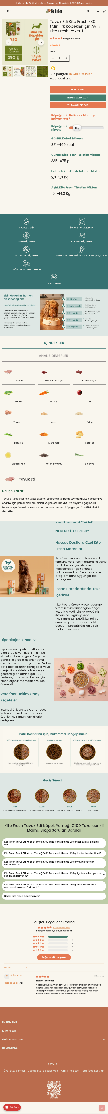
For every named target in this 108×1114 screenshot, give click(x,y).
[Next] (41, 42)
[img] (42, 976)
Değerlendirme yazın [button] (54, 957)
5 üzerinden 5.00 (61, 927)
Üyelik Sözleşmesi (14, 1070)
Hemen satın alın (77, 97)
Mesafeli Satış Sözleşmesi (43, 1070)
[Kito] (54, 11)
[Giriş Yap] (97, 11)
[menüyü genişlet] (3, 11)
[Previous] (9, 42)
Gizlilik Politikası (70, 1070)
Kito (58, 1064)
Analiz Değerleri (54, 355)
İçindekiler (54, 342)
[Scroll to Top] (103, 1099)
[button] (9, 11)
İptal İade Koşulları (93, 1070)
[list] (25, 42)
